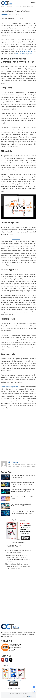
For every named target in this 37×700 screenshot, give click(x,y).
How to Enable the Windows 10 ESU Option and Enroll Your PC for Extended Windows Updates (16, 557)
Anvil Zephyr (31, 696)
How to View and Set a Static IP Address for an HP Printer (21, 505)
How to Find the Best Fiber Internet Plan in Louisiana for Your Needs (22, 512)
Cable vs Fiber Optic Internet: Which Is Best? (23, 498)
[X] (10, 660)
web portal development (23, 54)
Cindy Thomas (13, 462)
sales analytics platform (10, 387)
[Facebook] (6, 660)
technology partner (26, 51)
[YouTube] (2, 660)
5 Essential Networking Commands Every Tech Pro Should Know (22, 490)
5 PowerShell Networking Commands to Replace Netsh (23, 476)
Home (2, 6)
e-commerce (16, 239)
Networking (9, 6)
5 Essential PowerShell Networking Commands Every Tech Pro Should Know (22, 484)
